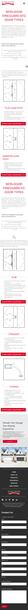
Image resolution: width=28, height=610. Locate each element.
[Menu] (24, 3)
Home (14, 472)
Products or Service (6, 581)
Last (2, 530)
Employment (14, 486)
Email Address (5, 542)
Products (14, 477)
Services (14, 483)
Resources (14, 480)
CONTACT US (7, 405)
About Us (14, 475)
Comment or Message (6, 589)
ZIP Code (3, 577)
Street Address (4, 554)
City (2, 565)
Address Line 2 (4, 560)
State (2, 571)
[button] (10, 441)
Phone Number (5, 534)
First (2, 524)
